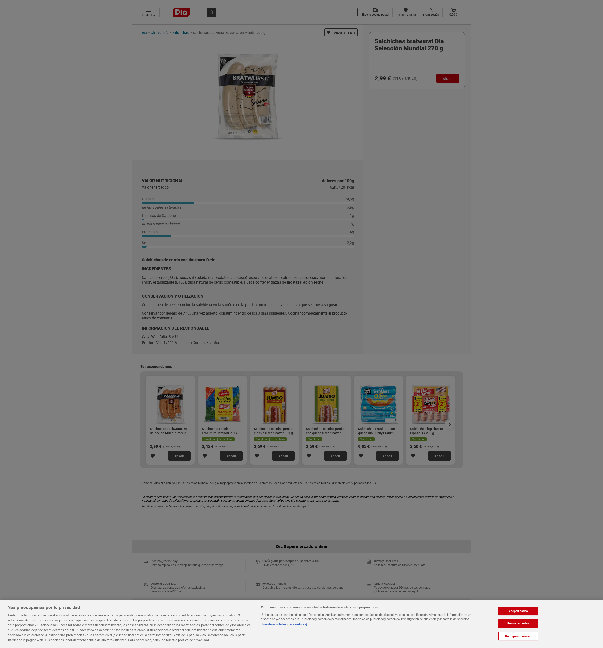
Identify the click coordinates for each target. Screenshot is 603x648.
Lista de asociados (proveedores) (284, 624)
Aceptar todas (518, 611)
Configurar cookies (518, 636)
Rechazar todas (518, 623)
